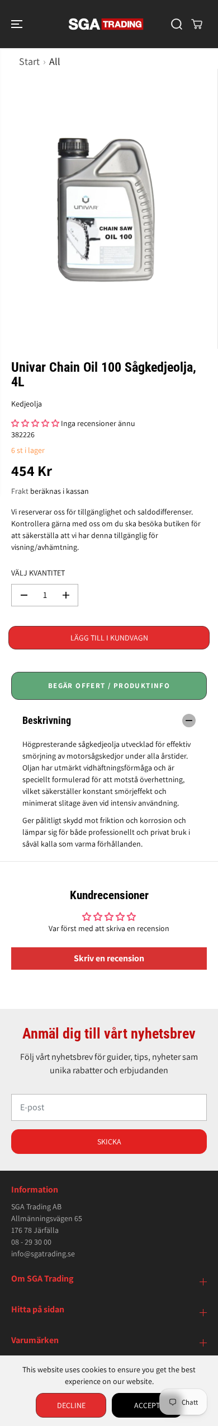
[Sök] (177, 24)
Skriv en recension (109, 958)
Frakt (20, 491)
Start (29, 61)
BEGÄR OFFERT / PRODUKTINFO (109, 685)
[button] (18, 24)
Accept (147, 1405)
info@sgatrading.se (43, 1254)
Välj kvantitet (38, 573)
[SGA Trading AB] (106, 24)
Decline (71, 1405)
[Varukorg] (197, 24)
